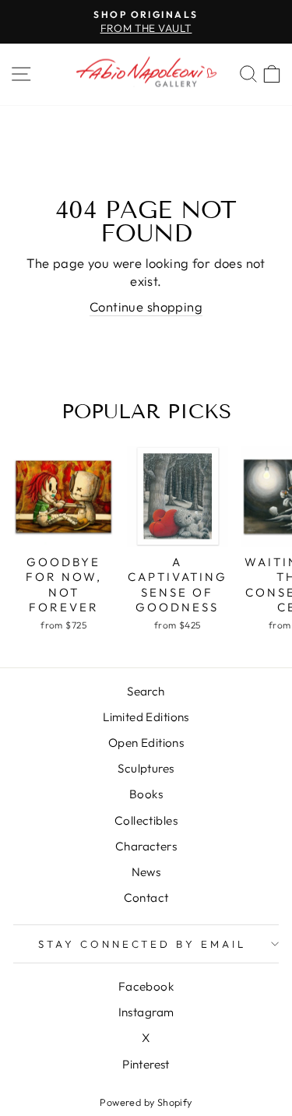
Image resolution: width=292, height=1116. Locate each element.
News (146, 871)
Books (146, 794)
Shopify (174, 1102)
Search (145, 691)
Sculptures (146, 768)
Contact (146, 897)
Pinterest (146, 1064)
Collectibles (146, 820)
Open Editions (146, 742)
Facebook (146, 986)
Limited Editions (146, 716)
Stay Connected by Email (142, 944)
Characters (146, 846)
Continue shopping (146, 306)
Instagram (146, 1012)
